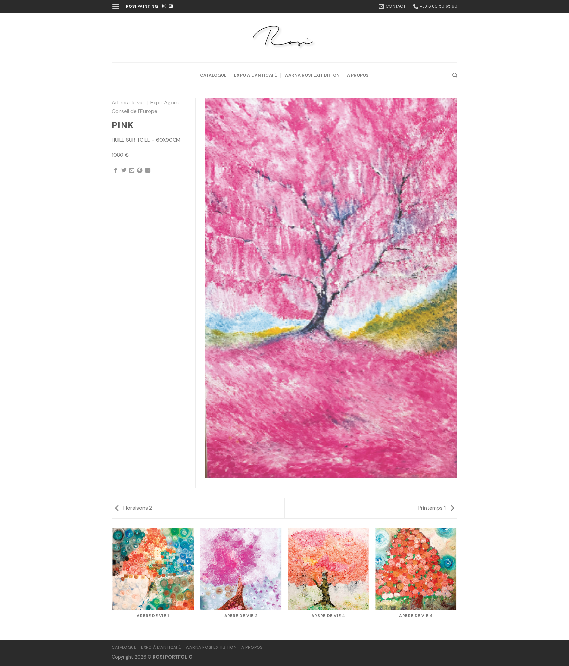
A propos (358, 75)
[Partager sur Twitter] (123, 170)
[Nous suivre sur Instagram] (164, 6)
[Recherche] (454, 75)
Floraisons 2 (137, 507)
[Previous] (113, 584)
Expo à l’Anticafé (255, 75)
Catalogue (213, 75)
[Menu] (116, 6)
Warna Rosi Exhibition (311, 75)
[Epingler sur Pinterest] (139, 170)
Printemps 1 (432, 507)
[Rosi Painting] (284, 37)
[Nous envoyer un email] (171, 6)
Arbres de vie (128, 102)
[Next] (456, 584)
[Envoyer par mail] (131, 170)
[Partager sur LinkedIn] (147, 170)
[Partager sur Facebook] (115, 170)
